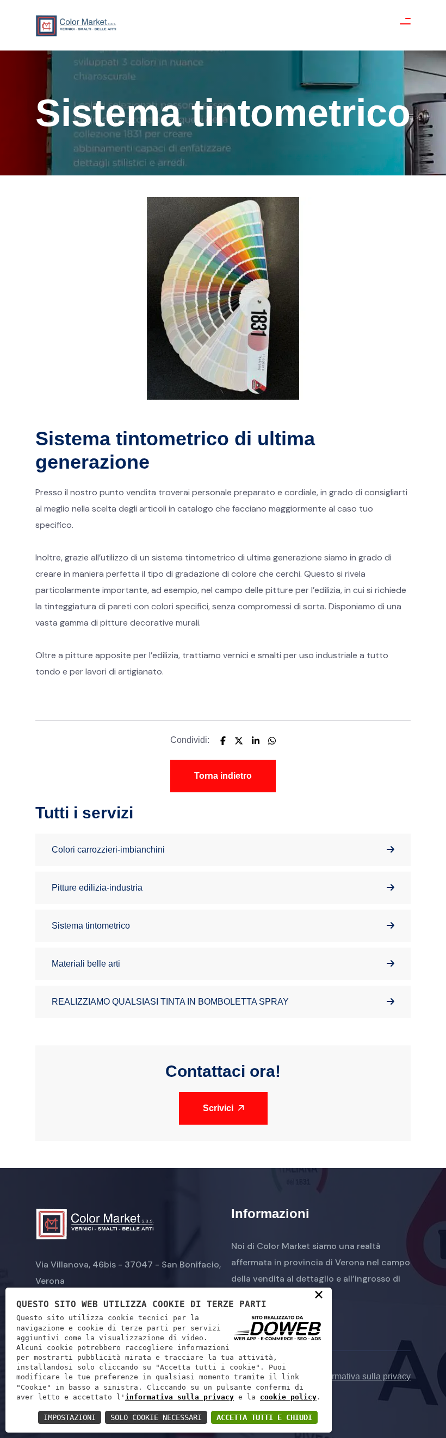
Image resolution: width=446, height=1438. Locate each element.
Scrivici (219, 1108)
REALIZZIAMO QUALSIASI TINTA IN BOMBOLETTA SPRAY (170, 1001)
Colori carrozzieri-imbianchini (108, 849)
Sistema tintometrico (91, 925)
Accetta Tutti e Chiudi (264, 1417)
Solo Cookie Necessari (156, 1417)
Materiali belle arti (86, 963)
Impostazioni (70, 1417)
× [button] (319, 1294)
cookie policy (288, 1397)
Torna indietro (223, 775)
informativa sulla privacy (179, 1397)
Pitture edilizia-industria (97, 887)
